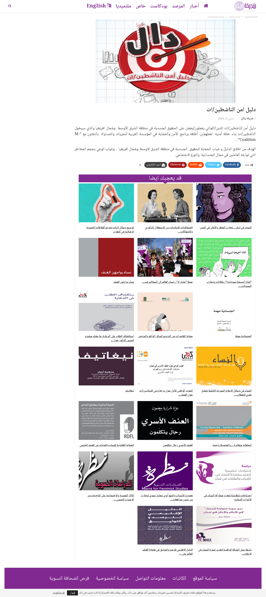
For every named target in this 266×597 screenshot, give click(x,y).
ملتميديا (123, 6)
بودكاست (158, 6)
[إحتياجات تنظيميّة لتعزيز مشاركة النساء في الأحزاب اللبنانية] (224, 470)
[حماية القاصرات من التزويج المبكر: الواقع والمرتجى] (165, 311)
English (96, 6)
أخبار (194, 6)
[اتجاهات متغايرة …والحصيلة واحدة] (224, 420)
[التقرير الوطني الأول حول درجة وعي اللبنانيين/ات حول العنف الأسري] (165, 366)
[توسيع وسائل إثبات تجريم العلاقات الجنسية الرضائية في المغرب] (106, 202)
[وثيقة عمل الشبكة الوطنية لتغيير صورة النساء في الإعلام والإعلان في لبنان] (224, 525)
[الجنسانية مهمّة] (224, 311)
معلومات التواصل (150, 578)
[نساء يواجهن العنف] (106, 257)
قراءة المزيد (58, 593)
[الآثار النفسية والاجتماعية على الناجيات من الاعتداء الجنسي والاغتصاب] (106, 470)
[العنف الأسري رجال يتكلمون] (165, 420)
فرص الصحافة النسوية (69, 578)
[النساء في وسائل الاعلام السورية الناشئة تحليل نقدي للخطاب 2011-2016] (224, 366)
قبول (72, 593)
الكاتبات (179, 578)
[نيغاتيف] (106, 366)
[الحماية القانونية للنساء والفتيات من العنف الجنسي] (106, 420)
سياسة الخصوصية (112, 578)
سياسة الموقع (205, 578)
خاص (141, 6)
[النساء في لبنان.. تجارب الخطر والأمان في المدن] (224, 202)
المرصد (178, 6)
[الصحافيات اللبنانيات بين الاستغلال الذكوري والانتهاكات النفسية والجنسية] (165, 202)
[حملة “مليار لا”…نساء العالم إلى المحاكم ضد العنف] (165, 257)
